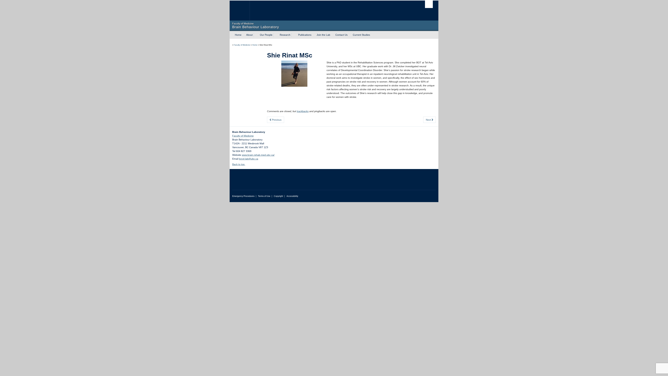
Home (238, 34)
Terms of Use (264, 196)
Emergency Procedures (243, 196)
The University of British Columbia (240, 11)
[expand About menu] (256, 35)
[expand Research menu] (293, 35)
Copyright (278, 196)
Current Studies (361, 34)
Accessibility (292, 196)
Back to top (238, 164)
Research (285, 34)
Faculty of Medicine (242, 45)
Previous (276, 119)
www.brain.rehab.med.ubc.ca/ (258, 155)
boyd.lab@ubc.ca (248, 158)
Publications (304, 34)
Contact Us (341, 34)
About (249, 34)
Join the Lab (323, 34)
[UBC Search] (429, 4)
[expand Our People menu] (275, 35)
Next (429, 119)
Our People (266, 34)
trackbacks (303, 111)
